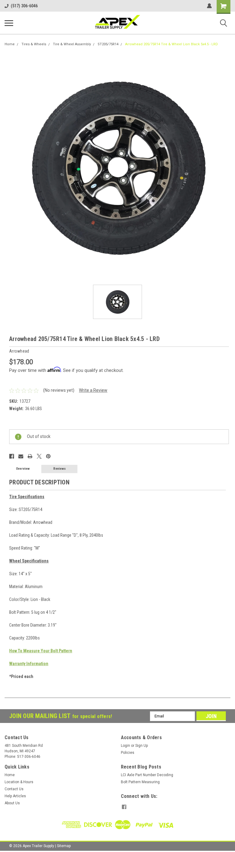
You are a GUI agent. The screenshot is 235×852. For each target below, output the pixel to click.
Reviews (59, 469)
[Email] (20, 456)
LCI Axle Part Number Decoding (147, 775)
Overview (23, 469)
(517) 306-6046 (24, 5)
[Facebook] (11, 456)
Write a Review (93, 390)
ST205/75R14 (108, 44)
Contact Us (14, 789)
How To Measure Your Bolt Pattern (40, 650)
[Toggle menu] (9, 23)
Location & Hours (19, 782)
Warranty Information (28, 663)
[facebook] (124, 807)
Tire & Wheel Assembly (72, 44)
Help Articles (15, 796)
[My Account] (209, 5)
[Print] (30, 456)
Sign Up (141, 745)
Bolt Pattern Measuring (140, 782)
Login (125, 745)
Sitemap (64, 846)
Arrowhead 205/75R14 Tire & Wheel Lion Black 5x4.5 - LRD (171, 44)
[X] (39, 456)
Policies (127, 752)
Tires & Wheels (33, 44)
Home (10, 44)
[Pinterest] (48, 456)
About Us (12, 803)
